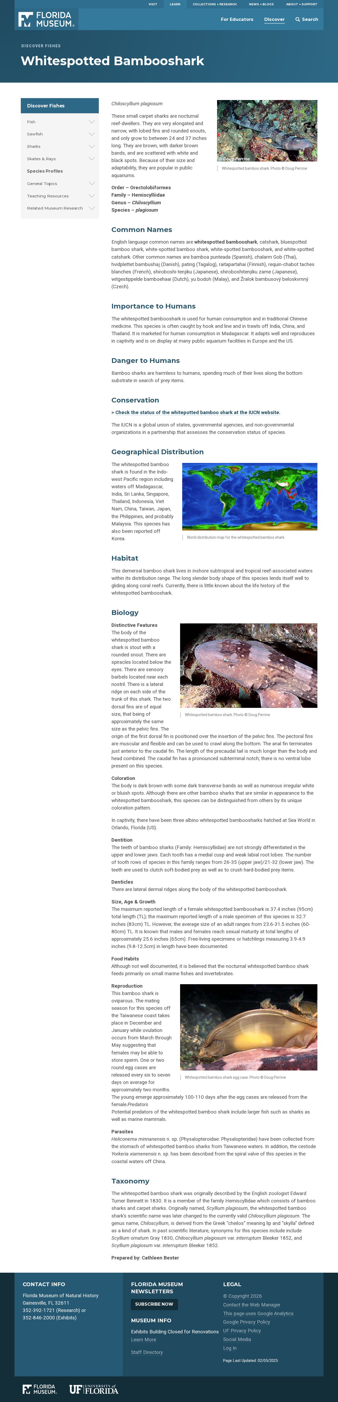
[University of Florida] (100, 1389)
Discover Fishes (46, 105)
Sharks (33, 146)
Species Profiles (45, 171)
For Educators (237, 19)
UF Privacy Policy (242, 1331)
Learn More (143, 1340)
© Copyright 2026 (242, 1296)
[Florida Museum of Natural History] (46, 1389)
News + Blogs (261, 4)
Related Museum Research (55, 208)
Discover (274, 19)
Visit (153, 4)
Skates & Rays (41, 158)
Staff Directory (147, 1352)
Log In (230, 1348)
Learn (175, 4)
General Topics (42, 183)
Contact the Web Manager (251, 1305)
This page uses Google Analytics (258, 1313)
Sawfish (35, 133)
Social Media (237, 1339)
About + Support (301, 4)
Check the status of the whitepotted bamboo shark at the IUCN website (197, 412)
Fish (31, 121)
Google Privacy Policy (246, 1322)
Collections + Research (215, 4)
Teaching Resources (48, 195)
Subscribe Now (154, 1304)
